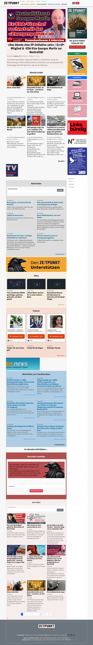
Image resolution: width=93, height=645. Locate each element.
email (35, 483)
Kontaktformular (77, 77)
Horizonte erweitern (54, 4)
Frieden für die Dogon (35, 348)
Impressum (71, 184)
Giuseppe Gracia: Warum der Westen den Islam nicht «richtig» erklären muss (50, 428)
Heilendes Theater (53, 348)
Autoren (71, 181)
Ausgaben (23, 1)
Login (77, 3)
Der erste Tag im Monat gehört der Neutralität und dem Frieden (15, 527)
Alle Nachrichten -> (60, 254)
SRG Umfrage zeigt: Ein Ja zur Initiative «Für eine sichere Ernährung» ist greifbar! (36, 131)
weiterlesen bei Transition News (29, 418)
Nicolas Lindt (17, 97)
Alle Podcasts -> (61, 355)
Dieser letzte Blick (13, 88)
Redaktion (36, 97)
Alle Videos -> (61, 305)
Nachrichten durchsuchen (12, 189)
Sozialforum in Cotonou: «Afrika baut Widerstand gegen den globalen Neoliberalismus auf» (56, 131)
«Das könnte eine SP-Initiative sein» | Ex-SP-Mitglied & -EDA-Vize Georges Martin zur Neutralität (36, 48)
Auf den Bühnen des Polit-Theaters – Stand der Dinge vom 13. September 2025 (55, 527)
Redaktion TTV (17, 56)
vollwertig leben (41, 4)
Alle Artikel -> (61, 161)
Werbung (71, 187)
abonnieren (7, 618)
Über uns (44, 1)
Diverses (64, 4)
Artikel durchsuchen (12, 507)
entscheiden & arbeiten (28, 4)
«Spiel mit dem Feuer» (15, 216)
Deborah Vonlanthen (19, 137)
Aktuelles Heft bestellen (77, 47)
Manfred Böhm (57, 97)
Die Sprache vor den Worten (14, 129)
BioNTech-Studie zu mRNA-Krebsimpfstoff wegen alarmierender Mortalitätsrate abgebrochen (20, 382)
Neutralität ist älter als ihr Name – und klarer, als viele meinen (35, 90)
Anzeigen (38, 1)
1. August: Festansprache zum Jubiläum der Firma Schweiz (35, 558)
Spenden (77, 53)
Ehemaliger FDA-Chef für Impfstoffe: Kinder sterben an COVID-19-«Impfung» (20, 405)
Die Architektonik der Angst (55, 89)
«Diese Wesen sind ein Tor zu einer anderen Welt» (35, 295)
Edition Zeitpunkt (30, 1)
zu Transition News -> (59, 444)
